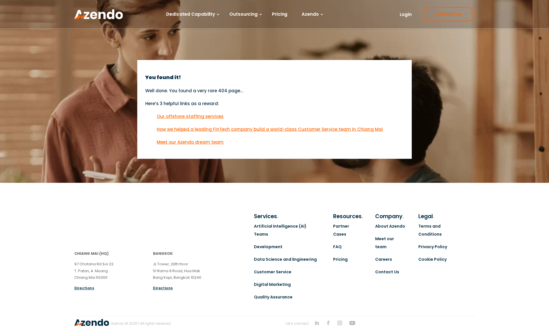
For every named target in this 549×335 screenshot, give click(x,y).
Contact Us (387, 272)
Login (406, 14)
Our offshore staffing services (190, 116)
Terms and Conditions (430, 230)
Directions (84, 288)
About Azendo (390, 226)
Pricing (279, 14)
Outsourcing (243, 14)
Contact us (449, 14)
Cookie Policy (432, 259)
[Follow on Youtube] (352, 323)
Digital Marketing (272, 284)
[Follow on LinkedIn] (316, 323)
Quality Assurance (273, 297)
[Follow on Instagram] (339, 323)
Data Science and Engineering (285, 259)
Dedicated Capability (190, 14)
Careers (383, 259)
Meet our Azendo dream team (190, 142)
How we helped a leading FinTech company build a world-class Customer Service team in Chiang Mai (270, 129)
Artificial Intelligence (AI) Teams (280, 230)
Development (268, 247)
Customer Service (272, 272)
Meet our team (384, 243)
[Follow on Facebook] (328, 323)
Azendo (310, 14)
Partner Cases (341, 230)
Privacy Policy (432, 247)
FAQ (337, 247)
